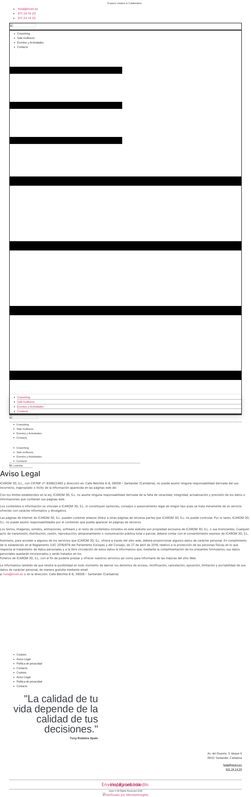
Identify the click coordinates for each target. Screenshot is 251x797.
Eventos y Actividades (30, 42)
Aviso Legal (24, 659)
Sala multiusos (26, 37)
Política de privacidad (29, 663)
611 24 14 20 (234, 769)
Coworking (23, 33)
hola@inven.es (13, 574)
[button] (125, 222)
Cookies (21, 654)
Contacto (22, 46)
